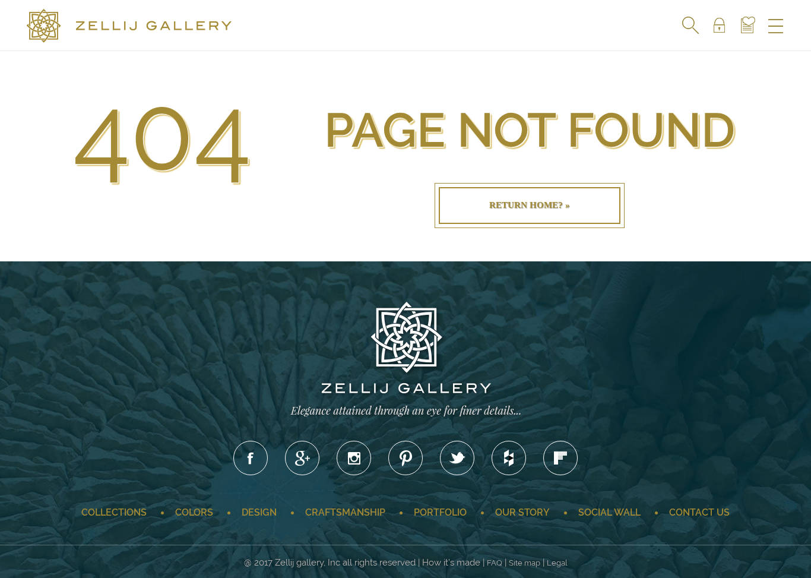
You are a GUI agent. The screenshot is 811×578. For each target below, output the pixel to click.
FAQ (494, 562)
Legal (557, 562)
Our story (522, 512)
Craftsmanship (345, 512)
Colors (194, 512)
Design (259, 512)
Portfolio (440, 512)
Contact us (699, 512)
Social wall (609, 512)
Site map (524, 562)
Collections (114, 512)
